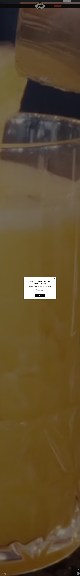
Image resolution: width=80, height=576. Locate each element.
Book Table (40, 295)
